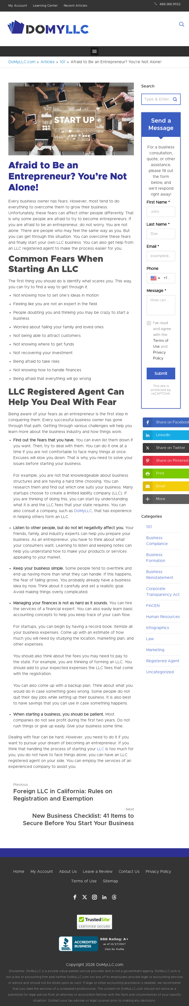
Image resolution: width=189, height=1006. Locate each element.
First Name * (158, 202)
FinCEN (153, 606)
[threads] (114, 897)
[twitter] (85, 897)
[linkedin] (104, 897)
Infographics (157, 628)
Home (18, 872)
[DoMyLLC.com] (49, 28)
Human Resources (163, 617)
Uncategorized (160, 672)
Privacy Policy (158, 872)
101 (149, 527)
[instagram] (94, 897)
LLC (100, 749)
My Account (17, 5)
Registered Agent (162, 661)
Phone (152, 269)
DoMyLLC (83, 511)
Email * (153, 246)
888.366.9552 (170, 4)
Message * (156, 291)
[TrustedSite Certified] (94, 922)
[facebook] (75, 897)
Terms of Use (84, 881)
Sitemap (110, 881)
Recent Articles (75, 5)
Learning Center (45, 5)
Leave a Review (97, 872)
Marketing (155, 650)
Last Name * (158, 224)
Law (150, 639)
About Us (68, 872)
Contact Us (129, 872)
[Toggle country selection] (156, 278)
